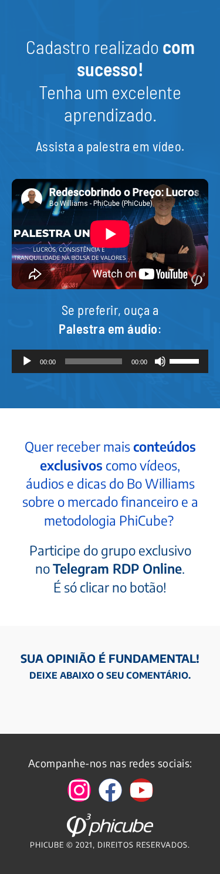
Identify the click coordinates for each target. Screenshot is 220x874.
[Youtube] (141, 790)
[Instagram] (79, 790)
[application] (110, 361)
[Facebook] (110, 790)
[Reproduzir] (27, 361)
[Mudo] (160, 361)
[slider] (186, 360)
